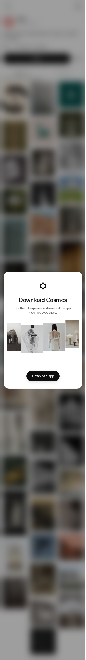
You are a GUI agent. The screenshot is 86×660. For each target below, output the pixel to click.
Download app (43, 376)
